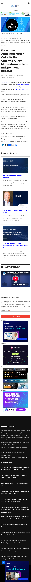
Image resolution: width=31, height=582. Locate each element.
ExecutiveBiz (6, 512)
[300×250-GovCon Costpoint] (16, 571)
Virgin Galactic (19, 89)
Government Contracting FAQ (17, 458)
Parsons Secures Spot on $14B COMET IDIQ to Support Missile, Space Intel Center (15, 210)
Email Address (5, 310)
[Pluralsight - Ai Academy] (15, 355)
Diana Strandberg (14, 114)
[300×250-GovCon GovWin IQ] (15, 331)
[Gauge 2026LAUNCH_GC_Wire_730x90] (15, 14)
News (14, 77)
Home (5, 38)
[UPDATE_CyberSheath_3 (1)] (15, 378)
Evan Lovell (4, 82)
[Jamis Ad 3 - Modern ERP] (15, 401)
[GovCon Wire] (15, 6)
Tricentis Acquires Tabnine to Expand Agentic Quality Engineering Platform (15, 245)
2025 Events (5, 460)
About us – (4, 458)
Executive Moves (14, 38)
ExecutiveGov (6, 463)
